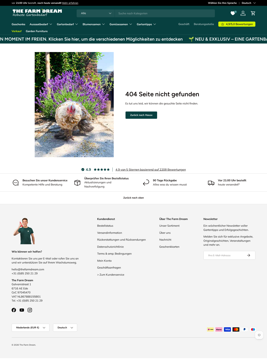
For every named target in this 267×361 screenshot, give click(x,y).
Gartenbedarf (65, 24)
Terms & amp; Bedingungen (114, 253)
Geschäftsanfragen (109, 267)
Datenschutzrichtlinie (110, 246)
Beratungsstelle (204, 24)
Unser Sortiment (169, 225)
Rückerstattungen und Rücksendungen (121, 239)
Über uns (165, 232)
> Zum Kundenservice (110, 274)
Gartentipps (144, 24)
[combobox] (146, 13)
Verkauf (16, 31)
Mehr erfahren (70, 2)
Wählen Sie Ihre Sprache (222, 2)
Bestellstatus (105, 225)
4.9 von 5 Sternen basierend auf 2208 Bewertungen (151, 169)
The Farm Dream (27, 345)
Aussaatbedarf (39, 24)
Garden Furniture (37, 31)
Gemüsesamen (119, 24)
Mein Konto (104, 260)
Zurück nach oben (133, 197)
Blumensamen (92, 24)
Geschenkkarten (169, 246)
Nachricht (165, 239)
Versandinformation (109, 232)
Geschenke (18, 24)
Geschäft (183, 24)
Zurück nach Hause (141, 115)
